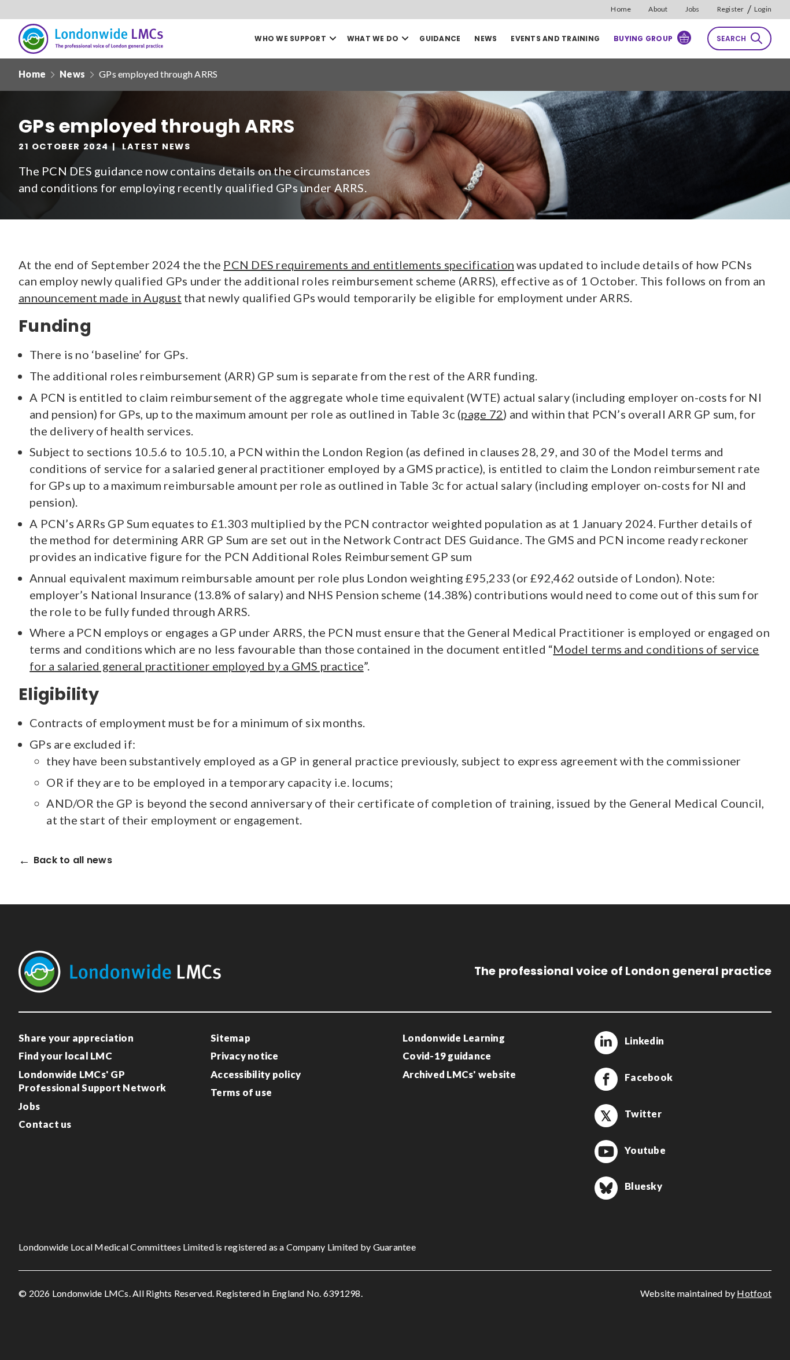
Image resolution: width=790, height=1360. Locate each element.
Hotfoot (754, 1293)
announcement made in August (100, 298)
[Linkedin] (606, 1042)
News (485, 38)
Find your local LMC (65, 1056)
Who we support (290, 38)
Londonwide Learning (454, 1038)
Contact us (45, 1124)
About (657, 9)
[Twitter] (606, 1115)
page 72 (482, 414)
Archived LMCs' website (459, 1074)
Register (730, 9)
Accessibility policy (256, 1074)
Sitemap (230, 1038)
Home (621, 9)
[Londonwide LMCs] (91, 39)
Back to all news (73, 861)
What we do (373, 38)
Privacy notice (245, 1056)
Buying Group (643, 38)
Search (731, 38)
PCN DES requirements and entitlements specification (368, 265)
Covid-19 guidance (447, 1056)
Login (762, 9)
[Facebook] (606, 1079)
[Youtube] (606, 1151)
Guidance (439, 38)
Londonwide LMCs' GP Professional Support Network (92, 1081)
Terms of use (241, 1092)
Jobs (692, 9)
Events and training (555, 38)
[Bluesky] (606, 1188)
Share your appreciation (76, 1038)
